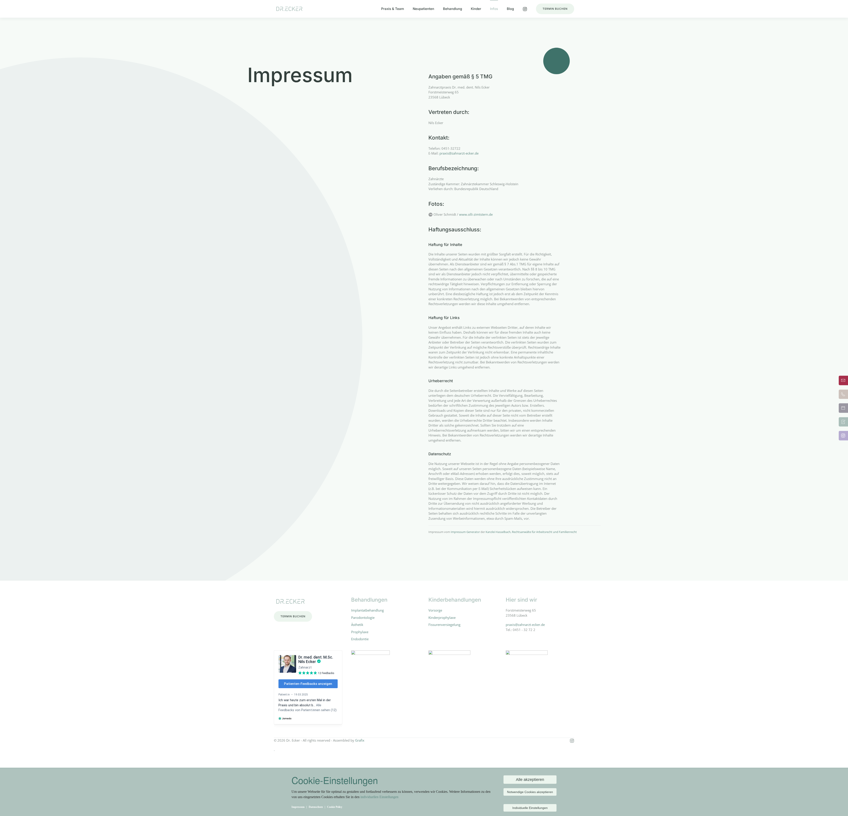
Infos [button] (494, 9)
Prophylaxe (359, 632)
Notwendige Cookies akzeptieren (530, 792)
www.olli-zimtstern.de (476, 214)
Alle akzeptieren (530, 779)
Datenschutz (316, 806)
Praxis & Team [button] (392, 9)
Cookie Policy (334, 806)
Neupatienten (423, 9)
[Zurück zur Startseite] (289, 9)
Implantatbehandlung (367, 610)
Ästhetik (357, 624)
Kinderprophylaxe (442, 617)
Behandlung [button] (452, 9)
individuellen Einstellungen (379, 797)
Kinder (476, 9)
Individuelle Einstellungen (530, 808)
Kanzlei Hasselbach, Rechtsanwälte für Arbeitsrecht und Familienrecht (531, 532)
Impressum (298, 806)
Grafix (359, 740)
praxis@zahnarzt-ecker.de (459, 153)
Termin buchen (555, 8)
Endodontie (360, 639)
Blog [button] (510, 9)
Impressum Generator (465, 532)
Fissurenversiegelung (444, 624)
